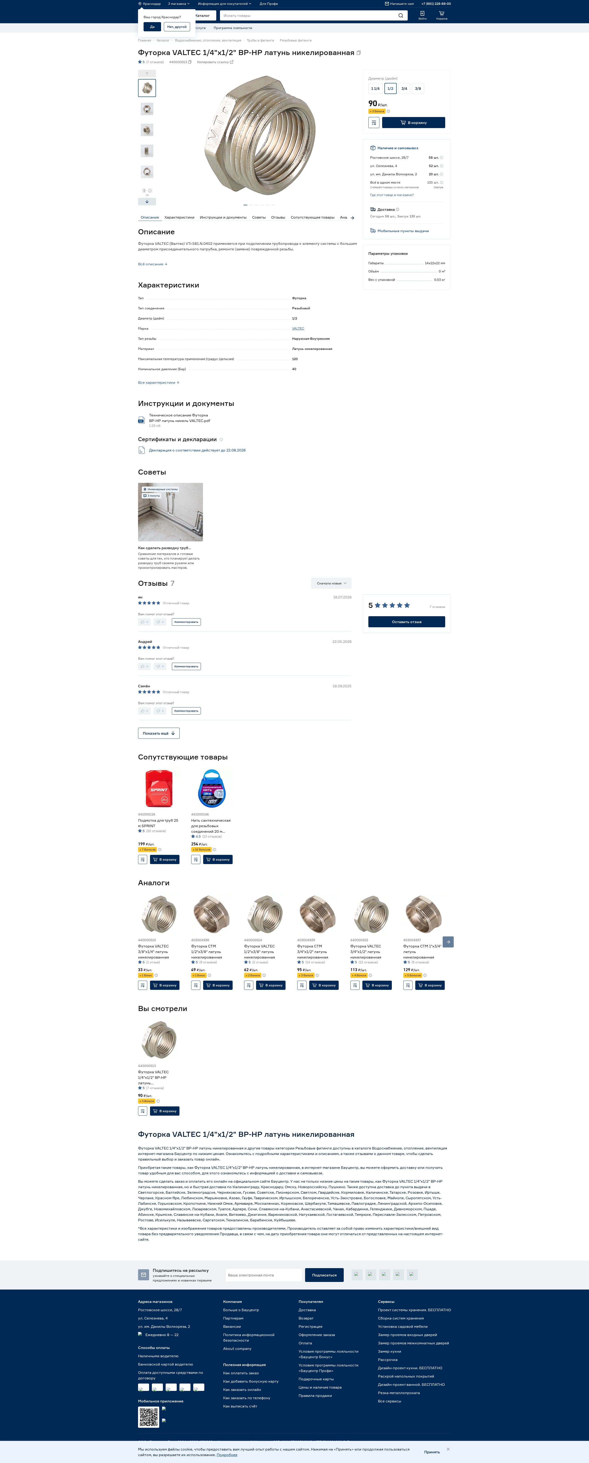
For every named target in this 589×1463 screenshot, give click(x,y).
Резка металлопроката (399, 1392)
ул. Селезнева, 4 (153, 1318)
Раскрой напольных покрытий (406, 1376)
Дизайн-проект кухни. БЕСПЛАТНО (410, 1368)
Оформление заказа (317, 1334)
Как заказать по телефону (246, 1398)
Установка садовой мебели (403, 1326)
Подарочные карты (316, 1379)
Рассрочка (388, 1359)
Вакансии (232, 1326)
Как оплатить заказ (241, 1373)
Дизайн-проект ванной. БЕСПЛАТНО (411, 1384)
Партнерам (233, 1318)
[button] (413, 122)
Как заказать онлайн (242, 1389)
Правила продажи (315, 1395)
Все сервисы (389, 1401)
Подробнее (227, 1454)
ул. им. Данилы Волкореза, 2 (164, 1326)
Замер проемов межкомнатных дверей (413, 1343)
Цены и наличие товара (320, 1387)
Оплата (305, 1343)
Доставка (307, 1310)
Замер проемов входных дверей (407, 1334)
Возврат (306, 1318)
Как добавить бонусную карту (251, 1381)
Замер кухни (389, 1351)
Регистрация (310, 1326)
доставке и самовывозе (300, 1173)
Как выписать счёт (240, 1406)
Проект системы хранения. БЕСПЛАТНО (414, 1310)
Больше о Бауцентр (241, 1310)
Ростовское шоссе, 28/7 (160, 1310)
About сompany (237, 1348)
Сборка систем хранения (401, 1318)
